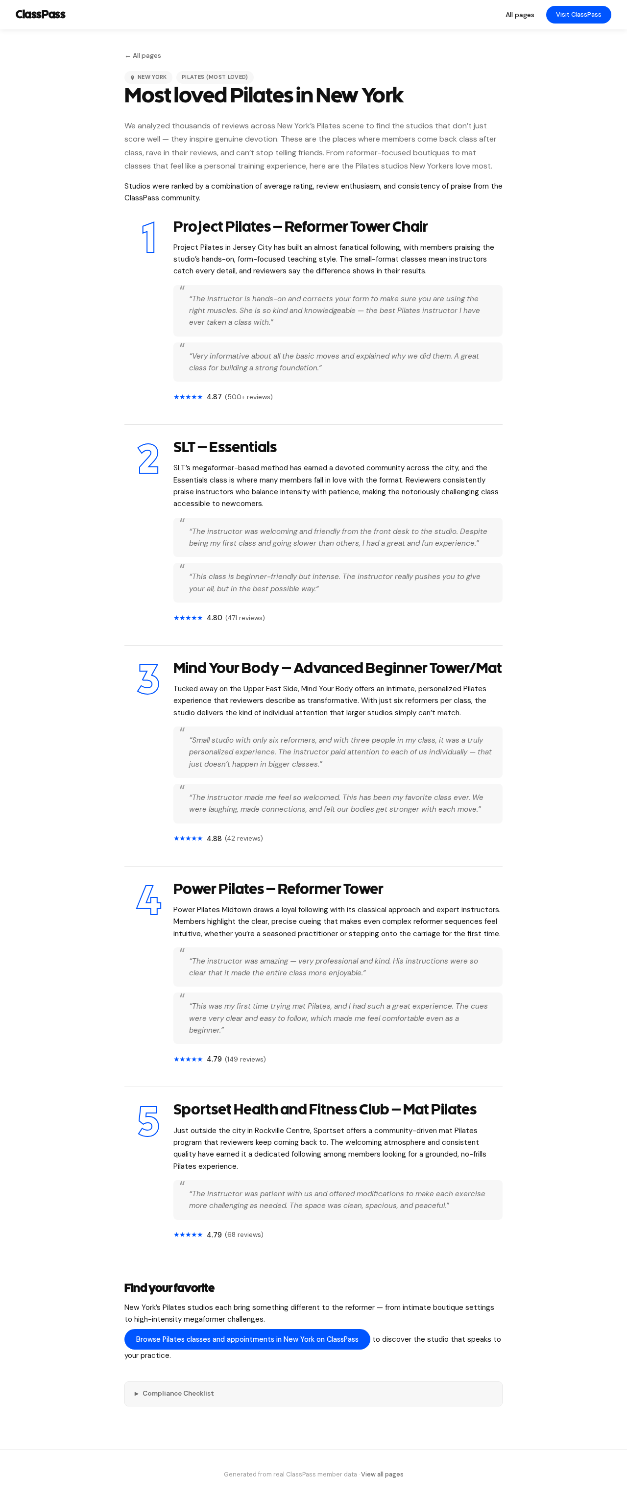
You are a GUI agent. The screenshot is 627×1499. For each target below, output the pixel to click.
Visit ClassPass (579, 14)
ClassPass (40, 15)
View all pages (382, 1474)
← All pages (142, 55)
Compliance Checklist (174, 1393)
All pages (520, 14)
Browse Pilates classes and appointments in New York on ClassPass (247, 1339)
